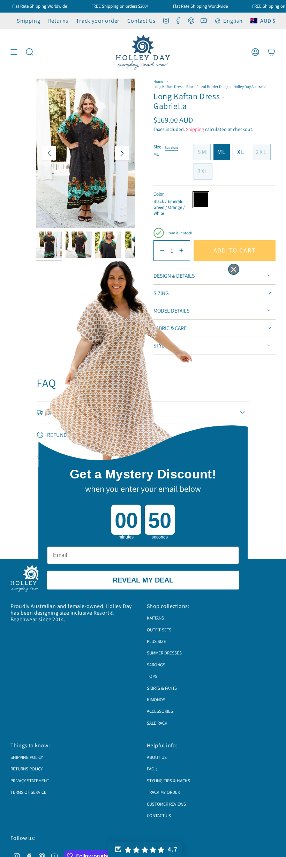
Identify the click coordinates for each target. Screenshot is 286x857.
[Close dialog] (233, 269)
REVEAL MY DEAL (143, 580)
